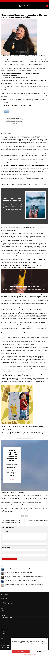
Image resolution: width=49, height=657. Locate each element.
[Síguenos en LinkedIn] (8, 603)
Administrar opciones (16, 647)
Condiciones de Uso (5, 647)
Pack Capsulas (4, 610)
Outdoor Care (4, 619)
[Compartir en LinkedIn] (28, 516)
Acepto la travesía (20, 651)
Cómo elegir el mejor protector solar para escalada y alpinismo (18, 572)
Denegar (39, 651)
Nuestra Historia (4, 626)
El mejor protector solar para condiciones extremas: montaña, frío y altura (20, 580)
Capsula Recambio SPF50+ (7, 617)
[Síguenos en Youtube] (11, 603)
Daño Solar (3, 633)
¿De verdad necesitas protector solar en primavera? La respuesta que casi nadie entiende (23, 584)
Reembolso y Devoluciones (7, 642)
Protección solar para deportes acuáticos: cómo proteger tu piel (18, 568)
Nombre (4, 542)
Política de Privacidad (27, 654)
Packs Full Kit (4, 613)
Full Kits (3, 615)
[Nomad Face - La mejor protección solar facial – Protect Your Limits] (24, 6)
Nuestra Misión (4, 629)
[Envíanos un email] (6, 603)
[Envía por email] (26, 516)
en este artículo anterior (13, 287)
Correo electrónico (6, 547)
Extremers (3, 631)
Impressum (34, 654)
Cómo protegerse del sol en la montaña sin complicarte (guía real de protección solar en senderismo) (23, 577)
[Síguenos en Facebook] (2, 603)
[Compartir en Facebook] (23, 516)
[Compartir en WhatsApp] (21, 516)
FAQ (2, 640)
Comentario (5, 531)
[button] (46, 639)
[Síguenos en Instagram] (4, 603)
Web (3, 553)
